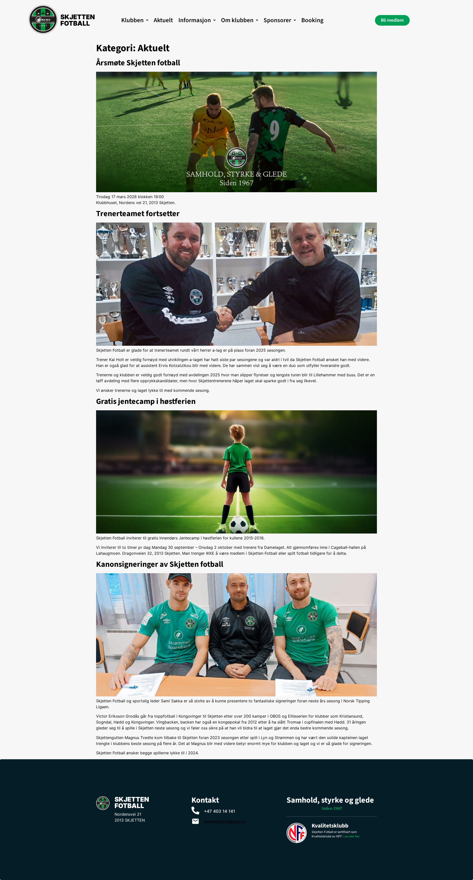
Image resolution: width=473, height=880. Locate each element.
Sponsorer (277, 20)
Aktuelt (163, 20)
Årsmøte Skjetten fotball (138, 63)
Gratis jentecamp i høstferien (146, 401)
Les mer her (351, 836)
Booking (312, 20)
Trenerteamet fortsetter (138, 213)
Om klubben (237, 20)
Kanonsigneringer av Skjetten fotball (159, 564)
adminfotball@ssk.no (225, 821)
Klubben (132, 20)
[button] (134, 20)
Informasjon (194, 20)
